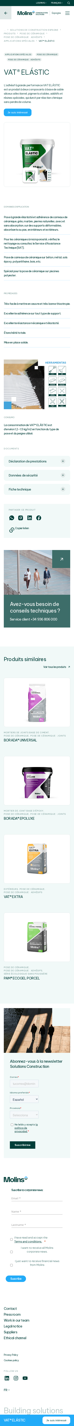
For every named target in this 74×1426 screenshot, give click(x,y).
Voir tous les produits (54, 667)
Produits (10, 33)
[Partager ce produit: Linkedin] (29, 518)
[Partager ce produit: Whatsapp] (12, 518)
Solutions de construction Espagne (34, 30)
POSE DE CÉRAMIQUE (32, 33)
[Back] (5, 12)
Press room (12, 1314)
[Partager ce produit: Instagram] (21, 518)
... (5, 30)
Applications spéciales (19, 41)
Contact (10, 1308)
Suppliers (10, 1332)
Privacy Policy (11, 1354)
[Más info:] (7, 1380)
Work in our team (16, 1320)
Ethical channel (15, 1338)
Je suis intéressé (18, 112)
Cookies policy (11, 1360)
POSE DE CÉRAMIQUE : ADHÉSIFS (23, 37)
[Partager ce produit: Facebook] (39, 518)
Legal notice (13, 1326)
